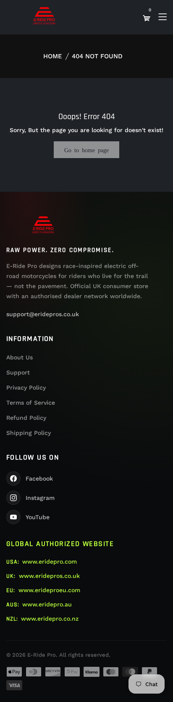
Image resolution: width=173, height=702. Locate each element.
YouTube (38, 517)
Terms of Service (30, 402)
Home (52, 56)
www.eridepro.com (49, 561)
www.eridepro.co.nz (50, 618)
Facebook (39, 478)
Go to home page (86, 150)
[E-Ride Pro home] (43, 225)
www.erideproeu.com (49, 590)
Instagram (40, 497)
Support (18, 372)
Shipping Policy (28, 432)
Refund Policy (26, 417)
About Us (19, 357)
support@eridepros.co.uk (42, 314)
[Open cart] (146, 18)
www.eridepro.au (47, 604)
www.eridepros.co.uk (49, 575)
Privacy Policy (26, 387)
